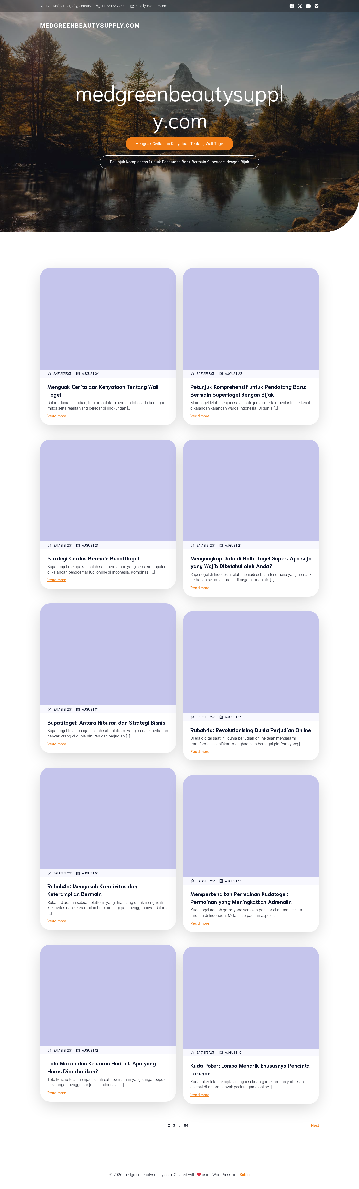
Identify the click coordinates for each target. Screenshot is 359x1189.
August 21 (90, 545)
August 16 (233, 717)
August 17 (90, 709)
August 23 (233, 373)
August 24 (90, 373)
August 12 (90, 1050)
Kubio (245, 1174)
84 (186, 1125)
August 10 (233, 1052)
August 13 (233, 881)
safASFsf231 (62, 373)
